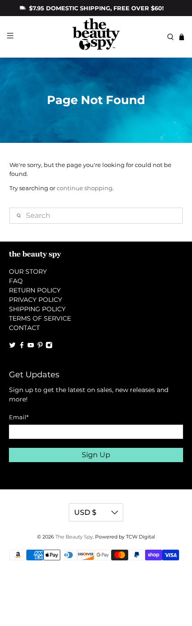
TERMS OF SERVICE (40, 318)
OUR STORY (28, 271)
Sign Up (96, 455)
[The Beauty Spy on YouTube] (30, 346)
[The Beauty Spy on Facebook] (21, 346)
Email (19, 417)
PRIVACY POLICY (35, 300)
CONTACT (24, 328)
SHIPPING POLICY (37, 309)
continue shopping (85, 188)
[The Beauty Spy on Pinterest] (40, 346)
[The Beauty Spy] (96, 36)
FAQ (16, 281)
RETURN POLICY (35, 290)
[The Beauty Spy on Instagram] (49, 346)
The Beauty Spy (74, 537)
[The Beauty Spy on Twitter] (12, 346)
